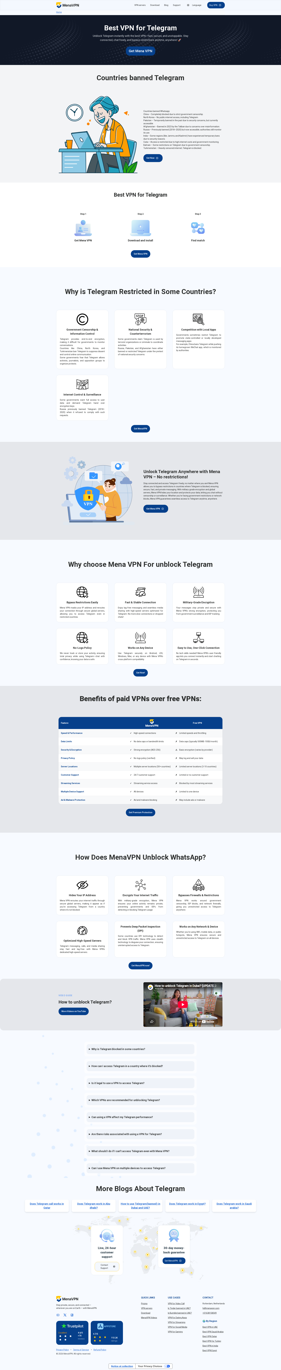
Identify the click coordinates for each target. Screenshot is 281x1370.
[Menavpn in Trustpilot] (72, 1325)
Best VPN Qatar (210, 1336)
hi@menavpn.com (211, 1308)
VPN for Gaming (175, 1332)
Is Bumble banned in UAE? (180, 1313)
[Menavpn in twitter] (65, 1315)
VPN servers (140, 5)
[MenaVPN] (67, 5)
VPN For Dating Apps (177, 1317)
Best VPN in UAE (210, 1327)
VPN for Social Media (177, 1327)
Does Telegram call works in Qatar (47, 1205)
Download (155, 5)
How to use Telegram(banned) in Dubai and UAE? (140, 1205)
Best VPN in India (210, 1346)
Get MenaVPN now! (140, 965)
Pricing (144, 1303)
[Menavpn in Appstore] (106, 1326)
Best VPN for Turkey (212, 1341)
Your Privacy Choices (150, 1366)
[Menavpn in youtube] (58, 1315)
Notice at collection (122, 1366)
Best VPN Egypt (210, 1350)
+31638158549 (210, 1313)
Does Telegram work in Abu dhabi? (93, 1205)
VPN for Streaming (176, 1322)
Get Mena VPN (140, 51)
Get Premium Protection (140, 812)
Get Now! (140, 673)
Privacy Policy (62, 1350)
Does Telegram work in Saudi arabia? (234, 1205)
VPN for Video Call (176, 1303)
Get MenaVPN (140, 428)
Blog (166, 5)
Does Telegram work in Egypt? (187, 1203)
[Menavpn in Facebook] (72, 1315)
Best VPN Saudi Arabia (213, 1332)
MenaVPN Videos (149, 1317)
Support (176, 5)
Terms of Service (81, 1350)
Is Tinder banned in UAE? (179, 1308)
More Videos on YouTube (73, 1011)
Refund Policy (100, 1350)
